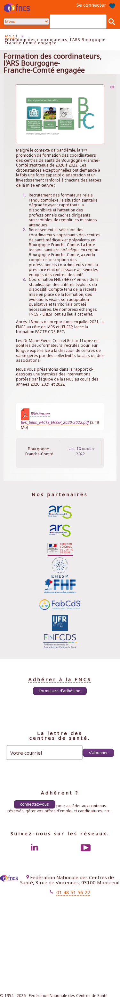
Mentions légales (60, 903)
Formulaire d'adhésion (59, 691)
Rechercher (111, 21)
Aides (70, 914)
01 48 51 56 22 (73, 892)
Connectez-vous (34, 804)
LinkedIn (34, 847)
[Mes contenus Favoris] (112, 5)
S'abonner (98, 752)
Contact (69, 908)
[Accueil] (18, 8)
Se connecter (91, 5)
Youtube (85, 847)
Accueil (11, 36)
